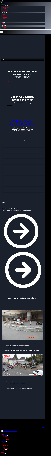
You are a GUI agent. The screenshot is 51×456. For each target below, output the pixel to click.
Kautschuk (4, 19)
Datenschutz (4, 27)
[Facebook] (0, 1)
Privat (3, 23)
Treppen (4, 11)
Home (3, 4)
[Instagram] (1, 1)
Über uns (3, 25)
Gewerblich (4, 24)
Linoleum (4, 18)
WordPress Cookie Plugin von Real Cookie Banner (10, 431)
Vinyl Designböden (5, 17)
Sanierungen (4, 8)
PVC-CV (3, 15)
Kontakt (44, 425)
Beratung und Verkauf (5, 10)
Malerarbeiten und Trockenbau (6, 7)
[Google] (2, 1)
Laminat (4, 14)
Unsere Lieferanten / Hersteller (7, 448)
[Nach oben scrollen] (0, 431)
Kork (3, 13)
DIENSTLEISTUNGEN (3, 435)
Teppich (4, 16)
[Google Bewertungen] (2, 421)
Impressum (4, 28)
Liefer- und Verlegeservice (6, 9)
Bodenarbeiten (4, 6)
